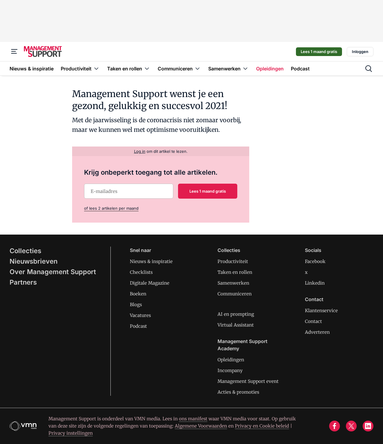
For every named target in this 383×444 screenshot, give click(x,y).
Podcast (138, 326)
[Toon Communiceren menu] (197, 68)
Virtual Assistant (236, 325)
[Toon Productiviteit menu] (96, 68)
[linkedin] (368, 426)
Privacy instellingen (70, 433)
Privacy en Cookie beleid (262, 426)
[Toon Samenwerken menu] (245, 68)
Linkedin (315, 283)
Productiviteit (233, 261)
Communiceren (235, 294)
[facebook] (334, 426)
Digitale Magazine (149, 283)
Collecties (25, 251)
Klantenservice (321, 310)
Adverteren (317, 332)
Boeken (138, 294)
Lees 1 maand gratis (319, 51)
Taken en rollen (235, 272)
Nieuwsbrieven (33, 261)
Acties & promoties (238, 392)
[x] (351, 426)
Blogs (136, 304)
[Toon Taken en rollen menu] (147, 68)
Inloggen (360, 51)
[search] (368, 68)
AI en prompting (236, 314)
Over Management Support (53, 272)
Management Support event (248, 381)
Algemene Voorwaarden (201, 426)
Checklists (141, 272)
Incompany (230, 370)
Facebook (315, 261)
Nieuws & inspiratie (151, 261)
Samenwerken (233, 283)
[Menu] (14, 52)
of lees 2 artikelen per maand (111, 208)
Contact (313, 321)
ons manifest (193, 419)
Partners (23, 282)
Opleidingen (231, 360)
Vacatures (140, 315)
